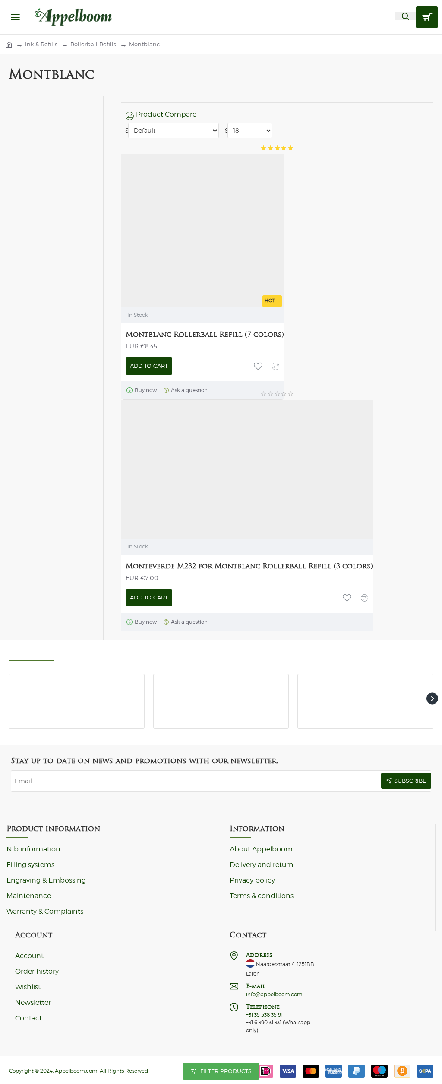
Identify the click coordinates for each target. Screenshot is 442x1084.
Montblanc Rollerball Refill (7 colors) (205, 334)
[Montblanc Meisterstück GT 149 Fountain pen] (28, 693)
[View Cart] (427, 17)
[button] (149, 366)
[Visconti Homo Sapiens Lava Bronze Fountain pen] (173, 693)
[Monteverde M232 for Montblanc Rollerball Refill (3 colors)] (189, 468)
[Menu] (15, 17)
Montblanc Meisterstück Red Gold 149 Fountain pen (384, 684)
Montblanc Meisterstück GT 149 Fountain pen (92, 684)
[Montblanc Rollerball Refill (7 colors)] (189, 222)
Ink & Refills (41, 44)
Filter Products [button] (226, 1071)
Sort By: (125, 130)
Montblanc (144, 44)
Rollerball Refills (93, 44)
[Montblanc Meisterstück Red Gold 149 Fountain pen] (317, 693)
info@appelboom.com (274, 995)
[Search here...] (405, 16)
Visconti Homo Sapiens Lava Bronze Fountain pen (238, 684)
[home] (9, 44)
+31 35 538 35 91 (264, 1015)
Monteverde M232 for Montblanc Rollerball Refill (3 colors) (249, 566)
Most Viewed (31, 653)
